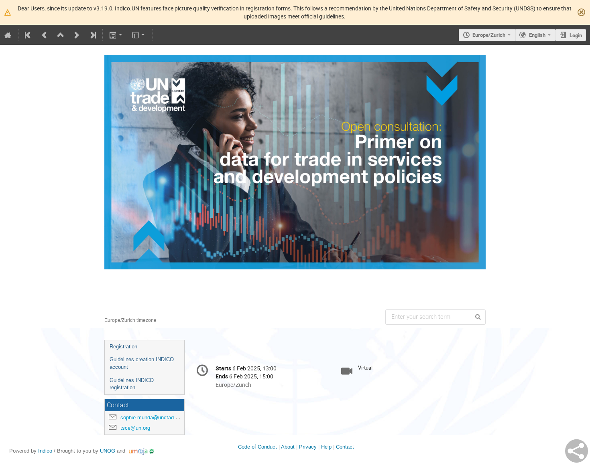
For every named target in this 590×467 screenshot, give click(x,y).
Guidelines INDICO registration (132, 384)
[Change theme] (139, 35)
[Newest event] (92, 35)
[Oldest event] (28, 35)
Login (576, 35)
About (288, 446)
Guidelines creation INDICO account (142, 363)
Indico (45, 450)
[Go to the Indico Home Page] (8, 35)
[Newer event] (77, 35)
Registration (123, 347)
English (537, 34)
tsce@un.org (135, 428)
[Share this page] (576, 451)
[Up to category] (61, 35)
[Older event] (45, 35)
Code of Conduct (257, 446)
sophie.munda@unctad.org (151, 417)
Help (326, 446)
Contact (345, 446)
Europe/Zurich (488, 34)
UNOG (107, 450)
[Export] (116, 35)
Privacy (308, 446)
